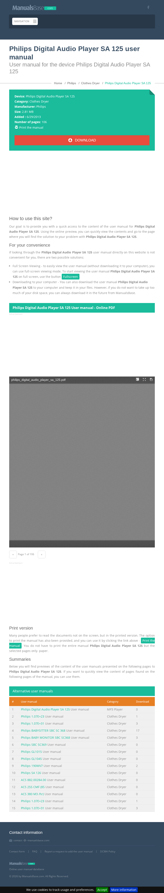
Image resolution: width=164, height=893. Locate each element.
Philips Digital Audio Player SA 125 (45, 709)
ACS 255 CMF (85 (33, 787)
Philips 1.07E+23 (32, 716)
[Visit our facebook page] (147, 7)
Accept (102, 890)
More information (123, 890)
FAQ (34, 851)
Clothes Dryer (39, 101)
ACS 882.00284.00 (33, 780)
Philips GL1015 (31, 752)
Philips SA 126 (31, 773)
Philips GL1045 (31, 759)
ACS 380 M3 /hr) (32, 794)
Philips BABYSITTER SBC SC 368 (43, 730)
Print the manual (31, 127)
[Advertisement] (82, 185)
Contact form (17, 851)
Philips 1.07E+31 (32, 723)
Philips (41, 106)
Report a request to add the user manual (69, 851)
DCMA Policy (107, 851)
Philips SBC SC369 (34, 745)
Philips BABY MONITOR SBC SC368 (45, 738)
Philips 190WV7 (32, 766)
